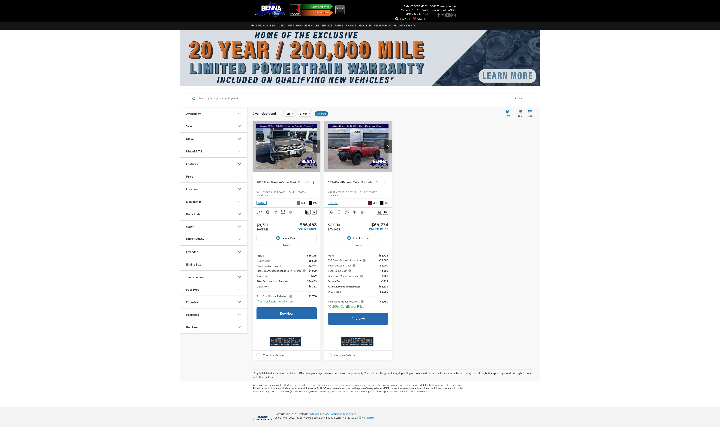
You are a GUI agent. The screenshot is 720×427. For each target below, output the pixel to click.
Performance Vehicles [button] (303, 25)
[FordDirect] (262, 417)
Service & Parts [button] (332, 25)
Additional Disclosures (343, 414)
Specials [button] (262, 25)
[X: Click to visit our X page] (443, 16)
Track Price (289, 238)
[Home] (252, 26)
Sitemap (315, 414)
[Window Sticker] (314, 212)
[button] (316, 146)
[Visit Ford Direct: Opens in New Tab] (367, 417)
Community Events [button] (402, 25)
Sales (407, 6)
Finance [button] (350, 25)
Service (406, 10)
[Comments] (307, 212)
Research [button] (380, 25)
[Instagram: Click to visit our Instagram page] (453, 16)
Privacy (325, 414)
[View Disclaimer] (291, 212)
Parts (407, 14)
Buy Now (286, 313)
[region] (286, 277)
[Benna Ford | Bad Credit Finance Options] (315, 13)
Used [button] (281, 25)
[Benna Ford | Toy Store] (295, 10)
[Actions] (313, 182)
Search (518, 98)
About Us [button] (364, 25)
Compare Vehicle (273, 355)
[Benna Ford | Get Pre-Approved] (315, 6)
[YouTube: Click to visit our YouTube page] (448, 16)
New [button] (273, 25)
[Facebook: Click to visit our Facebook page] (438, 16)
